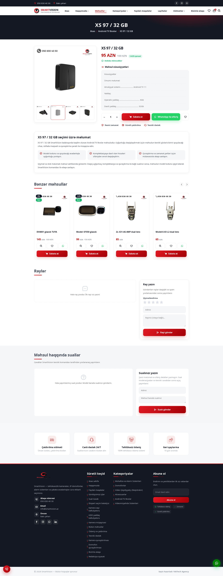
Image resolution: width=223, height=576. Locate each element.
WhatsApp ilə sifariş (168, 116)
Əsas (67, 11)
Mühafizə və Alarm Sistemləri (128, 481)
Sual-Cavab (93, 499)
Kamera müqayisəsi (97, 522)
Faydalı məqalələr (143, 11)
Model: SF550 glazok (47, 232)
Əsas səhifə (94, 481)
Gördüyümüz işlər (97, 494)
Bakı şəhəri (61, 3)
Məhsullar (100, 11)
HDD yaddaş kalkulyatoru (94, 516)
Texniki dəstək (95, 535)
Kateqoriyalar (120, 11)
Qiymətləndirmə (150, 298)
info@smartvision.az (49, 508)
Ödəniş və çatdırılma (98, 531)
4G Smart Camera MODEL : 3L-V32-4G (170, 233)
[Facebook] (176, 3)
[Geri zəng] (6, 569)
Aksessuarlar (120, 494)
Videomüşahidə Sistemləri (126, 503)
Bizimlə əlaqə (197, 11)
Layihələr (162, 11)
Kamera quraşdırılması (99, 540)
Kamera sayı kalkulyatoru (94, 509)
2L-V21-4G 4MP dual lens (88, 232)
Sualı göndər (164, 409)
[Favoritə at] (185, 116)
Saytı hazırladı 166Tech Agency (174, 571)
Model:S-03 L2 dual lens (127, 232)
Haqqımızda (81, 11)
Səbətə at (138, 116)
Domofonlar (120, 485)
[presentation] (182, 184)
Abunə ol (171, 500)
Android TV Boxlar (107, 31)
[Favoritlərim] (209, 10)
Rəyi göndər (166, 332)
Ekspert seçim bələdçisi (99, 503)
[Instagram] (182, 3)
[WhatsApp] (187, 3)
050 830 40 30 (43, 3)
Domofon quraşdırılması (95, 546)
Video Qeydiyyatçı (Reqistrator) (129, 490)
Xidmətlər (178, 11)
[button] (219, 10)
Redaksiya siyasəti (97, 556)
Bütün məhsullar (96, 527)
